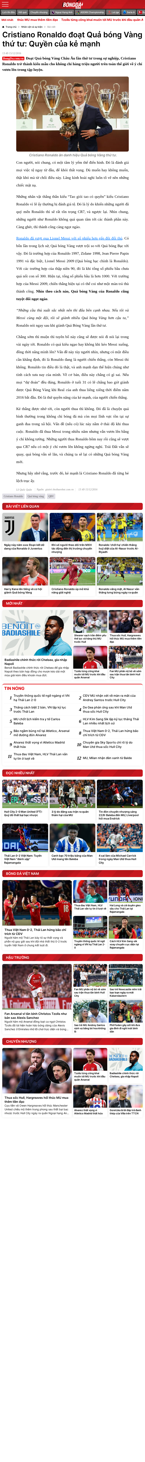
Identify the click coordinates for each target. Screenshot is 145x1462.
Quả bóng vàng (36, 496)
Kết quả (23, 12)
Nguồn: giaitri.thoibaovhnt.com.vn (55, 489)
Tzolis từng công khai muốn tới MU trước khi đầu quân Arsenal (81, 20)
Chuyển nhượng (38, 12)
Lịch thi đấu (8, 12)
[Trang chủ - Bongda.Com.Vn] (72, 4)
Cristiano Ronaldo (13, 496)
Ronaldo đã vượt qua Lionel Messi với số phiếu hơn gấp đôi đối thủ (69, 238)
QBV (51, 496)
